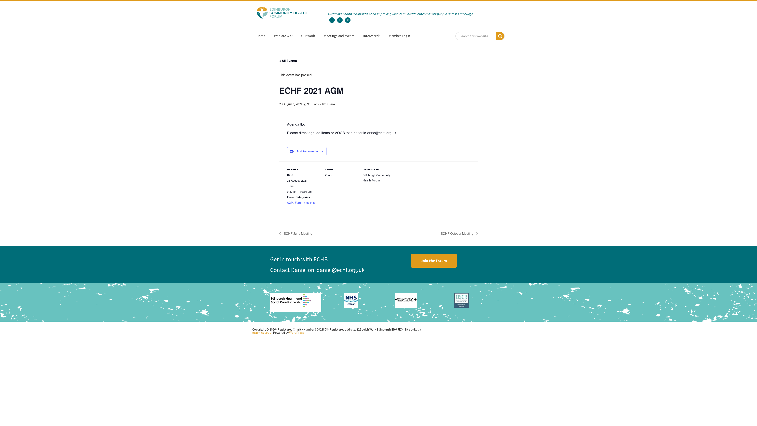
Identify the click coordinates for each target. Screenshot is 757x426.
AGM (290, 203)
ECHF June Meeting (297, 233)
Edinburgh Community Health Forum (281, 13)
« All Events (288, 60)
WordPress (296, 332)
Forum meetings (305, 203)
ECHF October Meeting (457, 233)
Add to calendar (307, 151)
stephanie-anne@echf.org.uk (373, 132)
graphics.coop (261, 332)
